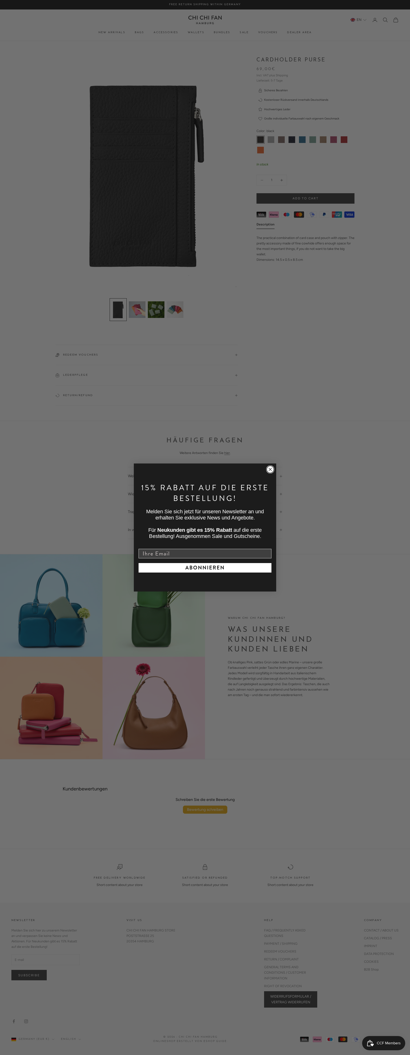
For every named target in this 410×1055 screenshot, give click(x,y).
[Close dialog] (270, 469)
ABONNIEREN (205, 567)
